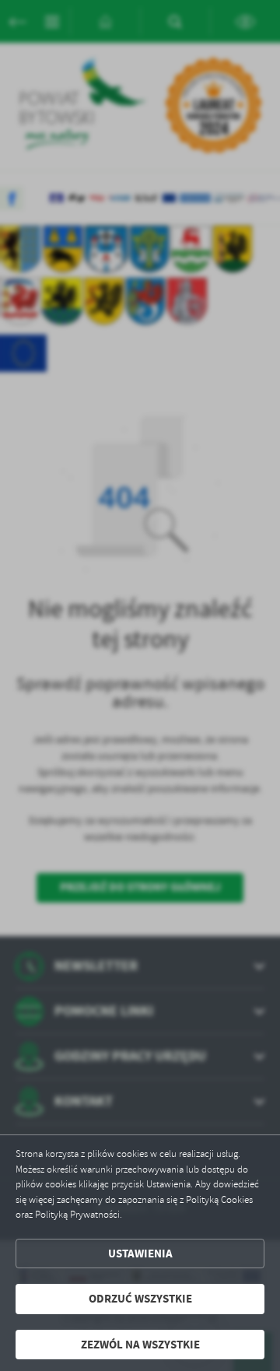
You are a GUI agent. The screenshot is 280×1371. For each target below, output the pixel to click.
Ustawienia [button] (140, 1253)
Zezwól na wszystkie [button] (140, 1344)
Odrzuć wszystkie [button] (140, 1298)
